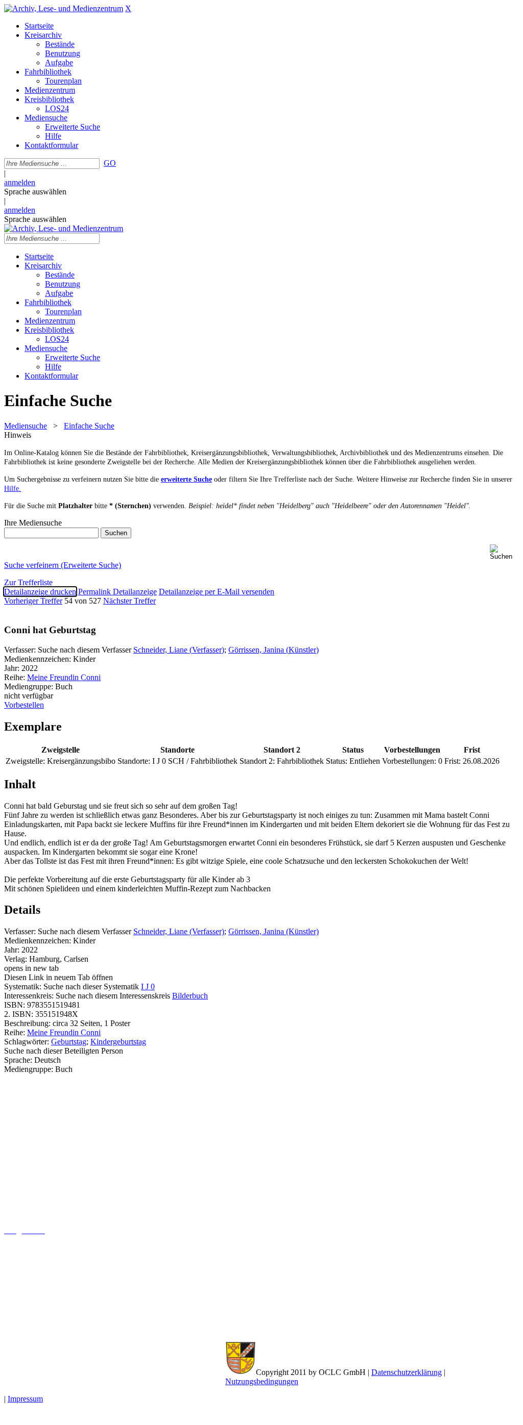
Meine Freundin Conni (64, 677)
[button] (504, 552)
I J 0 (148, 986)
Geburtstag (68, 1041)
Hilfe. (12, 488)
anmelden (19, 182)
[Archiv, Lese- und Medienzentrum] (63, 8)
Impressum (25, 1398)
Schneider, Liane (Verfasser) (178, 649)
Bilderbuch (190, 995)
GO (110, 163)
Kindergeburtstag (118, 1041)
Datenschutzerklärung (406, 1372)
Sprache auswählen (35, 191)
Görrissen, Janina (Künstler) (273, 649)
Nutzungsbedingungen (261, 1381)
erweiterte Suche (186, 479)
